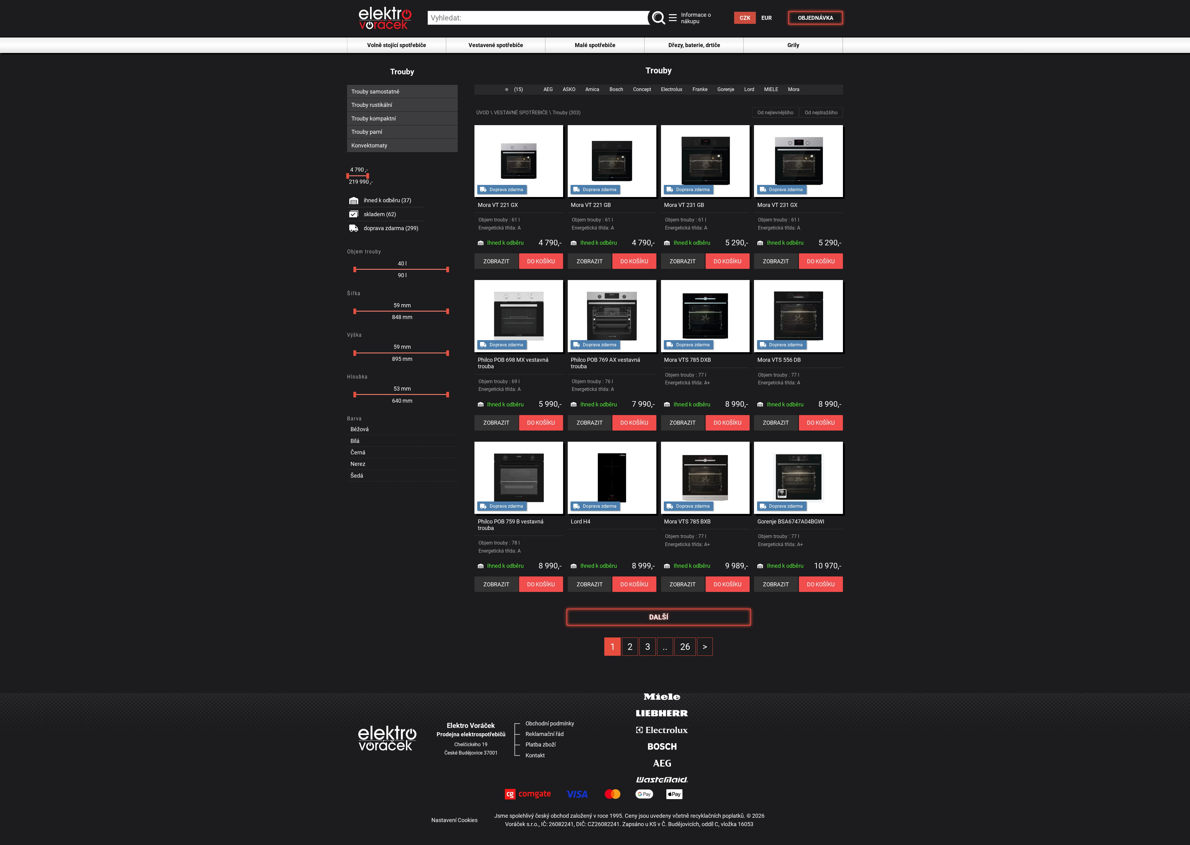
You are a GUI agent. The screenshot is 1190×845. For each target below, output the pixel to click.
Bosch (616, 89)
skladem (380, 214)
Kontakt (535, 755)
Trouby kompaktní (373, 118)
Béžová (359, 429)
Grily (793, 45)
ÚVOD (482, 113)
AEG (548, 89)
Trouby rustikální (371, 105)
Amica (592, 89)
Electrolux (671, 89)
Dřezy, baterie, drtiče (694, 45)
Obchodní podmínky (550, 723)
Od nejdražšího (821, 113)
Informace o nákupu (696, 17)
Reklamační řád (545, 734)
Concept (642, 89)
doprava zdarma (391, 228)
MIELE (771, 89)
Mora (794, 89)
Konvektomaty (369, 145)
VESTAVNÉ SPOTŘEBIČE (521, 113)
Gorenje (725, 89)
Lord (749, 89)
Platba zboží (541, 744)
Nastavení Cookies (454, 820)
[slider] (347, 175)
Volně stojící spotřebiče (396, 45)
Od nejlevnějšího (775, 113)
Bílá (354, 441)
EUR (766, 18)
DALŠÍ (658, 617)
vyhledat (660, 18)
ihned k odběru (387, 200)
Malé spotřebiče (595, 45)
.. (665, 646)
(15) (518, 89)
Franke (700, 89)
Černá (357, 452)
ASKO (569, 89)
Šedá (356, 475)
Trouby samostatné (375, 91)
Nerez (357, 464)
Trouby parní (366, 132)
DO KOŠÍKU (541, 261)
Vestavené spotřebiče (496, 45)
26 (685, 646)
